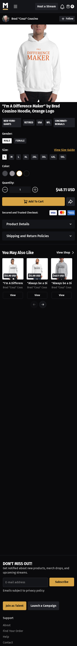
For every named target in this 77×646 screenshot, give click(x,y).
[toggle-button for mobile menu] (15, 6)
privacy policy (35, 590)
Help (6, 636)
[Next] (42, 304)
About (7, 625)
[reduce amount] (5, 190)
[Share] (70, 201)
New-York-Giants (9, 122)
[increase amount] (35, 190)
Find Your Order (13, 631)
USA (40, 122)
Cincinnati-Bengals (61, 122)
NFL (48, 122)
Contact (8, 642)
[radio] (5, 173)
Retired (28, 122)
